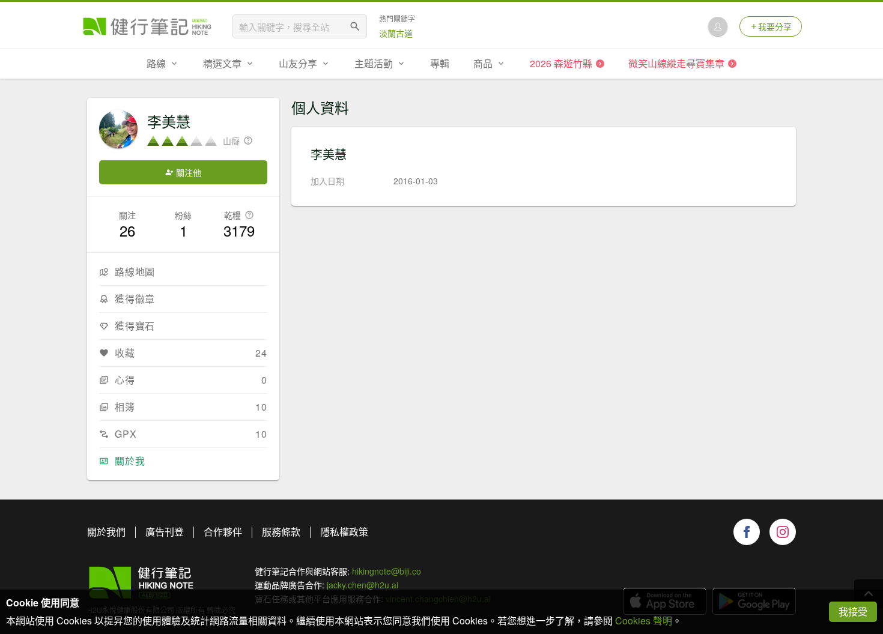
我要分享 (775, 26)
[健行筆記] (147, 26)
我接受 (853, 611)
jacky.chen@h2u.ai (362, 585)
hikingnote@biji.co (386, 571)
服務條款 (281, 532)
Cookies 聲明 (643, 620)
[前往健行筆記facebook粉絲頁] (746, 532)
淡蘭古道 (396, 33)
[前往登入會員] (717, 26)
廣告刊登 (164, 532)
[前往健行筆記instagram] (782, 532)
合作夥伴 (223, 532)
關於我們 (106, 532)
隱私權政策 (344, 532)
